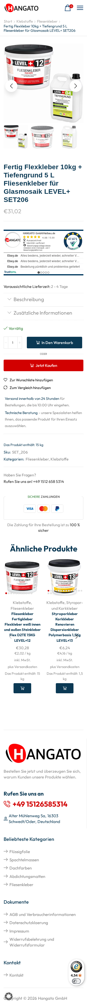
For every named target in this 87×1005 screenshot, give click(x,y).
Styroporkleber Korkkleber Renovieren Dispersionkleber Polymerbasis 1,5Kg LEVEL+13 (65, 627)
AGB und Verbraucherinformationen (42, 914)
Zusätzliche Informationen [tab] (43, 313)
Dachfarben (20, 867)
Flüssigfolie (19, 851)
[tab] (43, 299)
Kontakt (16, 975)
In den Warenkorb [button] (22, 688)
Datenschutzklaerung (28, 922)
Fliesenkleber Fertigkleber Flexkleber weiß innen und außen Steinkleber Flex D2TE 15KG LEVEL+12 (22, 627)
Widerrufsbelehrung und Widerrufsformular (31, 942)
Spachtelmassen (24, 859)
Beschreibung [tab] (29, 299)
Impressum (19, 931)
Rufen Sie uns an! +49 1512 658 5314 (34, 481)
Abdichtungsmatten (27, 876)
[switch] (76, 981)
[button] (69, 8)
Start (8, 21)
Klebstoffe (24, 21)
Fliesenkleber (47, 21)
